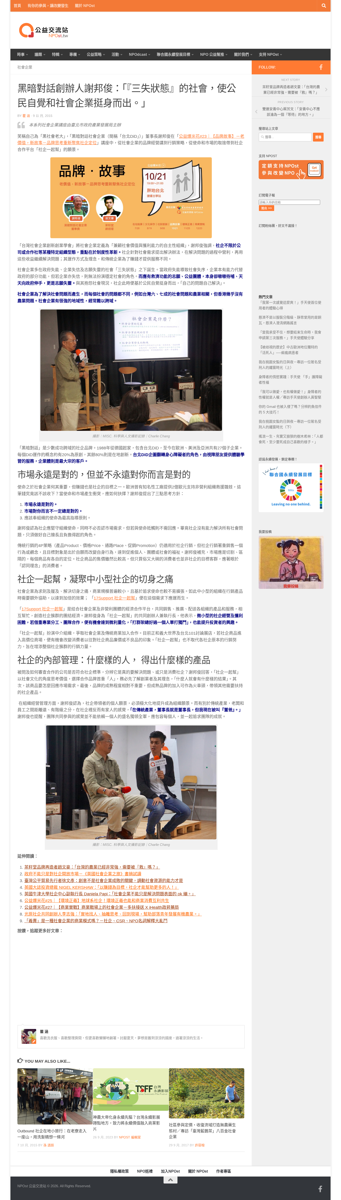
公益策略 (94, 54)
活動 (115, 54)
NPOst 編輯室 (130, 1137)
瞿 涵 (26, 116)
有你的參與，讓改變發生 (48, 6)
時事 (21, 54)
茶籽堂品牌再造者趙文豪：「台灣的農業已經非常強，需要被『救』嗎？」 (92, 867)
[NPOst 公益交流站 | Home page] (44, 30)
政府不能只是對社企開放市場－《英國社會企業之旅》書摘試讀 (82, 874)
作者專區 (223, 1171)
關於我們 (241, 54)
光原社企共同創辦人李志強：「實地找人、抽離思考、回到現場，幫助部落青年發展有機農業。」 (113, 914)
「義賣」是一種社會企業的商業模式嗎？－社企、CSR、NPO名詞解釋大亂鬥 (95, 921)
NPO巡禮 (145, 1171)
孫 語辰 (48, 1145)
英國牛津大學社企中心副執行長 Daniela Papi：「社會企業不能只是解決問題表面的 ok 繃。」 (110, 894)
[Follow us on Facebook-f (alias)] (321, 67)
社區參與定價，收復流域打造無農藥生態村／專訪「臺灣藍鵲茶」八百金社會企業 (202, 1131)
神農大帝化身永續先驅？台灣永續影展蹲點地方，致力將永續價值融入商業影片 (126, 1123)
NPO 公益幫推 (212, 54)
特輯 (55, 54)
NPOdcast (138, 54)
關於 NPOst (85, 6)
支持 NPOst (269, 54)
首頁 (17, 6)
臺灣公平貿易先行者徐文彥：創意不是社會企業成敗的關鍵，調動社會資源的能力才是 (103, 880)
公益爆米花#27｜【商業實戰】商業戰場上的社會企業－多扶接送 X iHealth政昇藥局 (101, 907)
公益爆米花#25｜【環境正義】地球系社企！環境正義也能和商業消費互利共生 (96, 900)
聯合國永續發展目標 (173, 54)
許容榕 (200, 1145)
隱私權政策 (119, 1171)
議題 (38, 54)
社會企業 (24, 67)
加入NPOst (170, 1171)
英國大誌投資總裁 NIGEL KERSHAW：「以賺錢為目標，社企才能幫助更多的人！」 (101, 887)
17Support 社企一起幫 (114, 598)
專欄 (73, 54)
